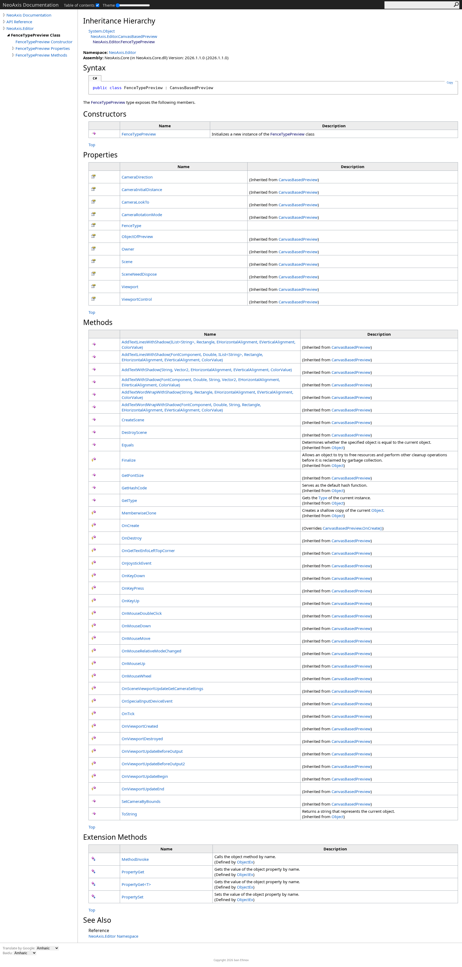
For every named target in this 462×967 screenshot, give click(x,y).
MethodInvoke (135, 859)
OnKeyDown (133, 575)
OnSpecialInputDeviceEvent (147, 701)
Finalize (129, 460)
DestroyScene (134, 432)
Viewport (130, 286)
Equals (128, 444)
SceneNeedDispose (139, 274)
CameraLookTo (135, 202)
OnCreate (130, 525)
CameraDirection (137, 177)
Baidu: (8, 952)
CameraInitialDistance (142, 189)
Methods (98, 322)
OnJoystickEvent (136, 563)
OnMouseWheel (136, 676)
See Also (97, 920)
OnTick (128, 713)
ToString (129, 814)
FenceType (131, 225)
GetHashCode (134, 487)
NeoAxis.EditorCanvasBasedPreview (124, 36)
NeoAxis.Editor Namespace (113, 936)
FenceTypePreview (139, 134)
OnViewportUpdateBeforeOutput (152, 751)
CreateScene (133, 419)
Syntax (94, 68)
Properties (100, 155)
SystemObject (101, 31)
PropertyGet (133, 871)
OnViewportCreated (140, 726)
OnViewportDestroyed (142, 738)
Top (91, 144)
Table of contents (79, 5)
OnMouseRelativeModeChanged (151, 650)
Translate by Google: (19, 948)
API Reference (19, 21)
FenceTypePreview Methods (41, 55)
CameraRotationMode (142, 214)
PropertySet (132, 896)
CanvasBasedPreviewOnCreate (352, 528)
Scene (127, 261)
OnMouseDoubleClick (142, 613)
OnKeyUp (130, 600)
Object (338, 447)
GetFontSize (133, 475)
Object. (377, 510)
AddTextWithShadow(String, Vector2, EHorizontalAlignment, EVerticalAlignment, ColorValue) (207, 369)
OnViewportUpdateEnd (143, 788)
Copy (450, 82)
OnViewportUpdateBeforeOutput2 (153, 763)
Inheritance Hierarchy (119, 21)
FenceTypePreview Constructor (44, 41)
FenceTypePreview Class (35, 35)
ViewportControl (137, 299)
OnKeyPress (133, 588)
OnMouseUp (133, 663)
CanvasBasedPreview (298, 179)
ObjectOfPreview (137, 236)
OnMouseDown (136, 625)
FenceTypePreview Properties (43, 48)
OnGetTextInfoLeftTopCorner (148, 550)
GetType (129, 500)
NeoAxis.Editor (20, 28)
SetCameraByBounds (141, 801)
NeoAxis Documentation (28, 15)
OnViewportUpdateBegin (145, 776)
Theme (109, 5)
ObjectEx (245, 862)
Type (322, 497)
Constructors (104, 114)
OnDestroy (132, 538)
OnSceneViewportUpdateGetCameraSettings (162, 688)
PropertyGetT (136, 884)
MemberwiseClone (139, 513)
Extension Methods (115, 837)
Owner (128, 249)
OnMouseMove (136, 638)
